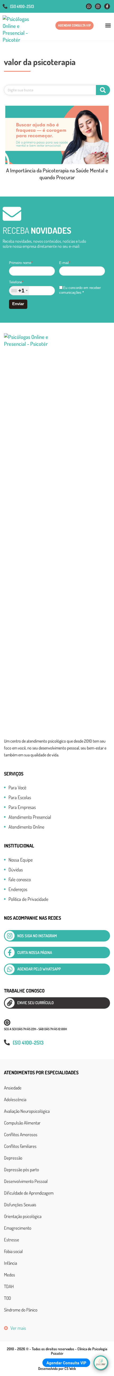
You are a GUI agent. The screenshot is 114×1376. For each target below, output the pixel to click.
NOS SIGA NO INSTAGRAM (37, 935)
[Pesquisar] (103, 90)
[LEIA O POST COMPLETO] (57, 135)
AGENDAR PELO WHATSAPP (39, 969)
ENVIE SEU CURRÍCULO (35, 1002)
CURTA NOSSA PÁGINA (34, 952)
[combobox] (19, 290)
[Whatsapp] (89, 6)
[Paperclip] (10, 1003)
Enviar (18, 303)
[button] (108, 25)
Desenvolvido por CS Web (57, 1368)
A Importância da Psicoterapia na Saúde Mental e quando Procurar (57, 174)
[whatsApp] (10, 969)
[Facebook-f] (107, 6)
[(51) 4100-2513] (5, 6)
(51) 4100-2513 (22, 6)
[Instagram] (98, 6)
